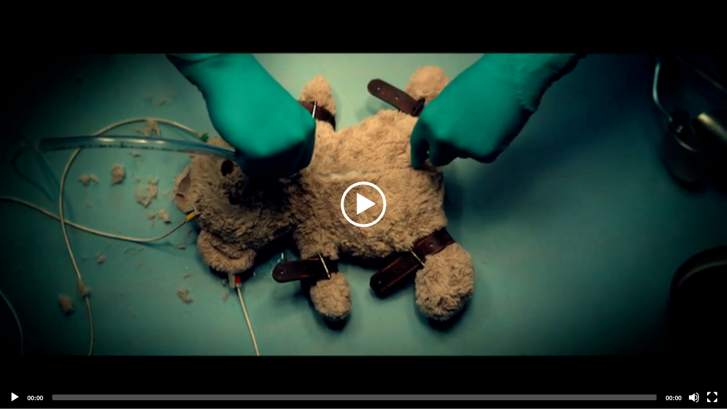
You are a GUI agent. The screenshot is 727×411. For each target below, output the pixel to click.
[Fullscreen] (712, 397)
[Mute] (694, 397)
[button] (363, 204)
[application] (363, 204)
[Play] (14, 397)
